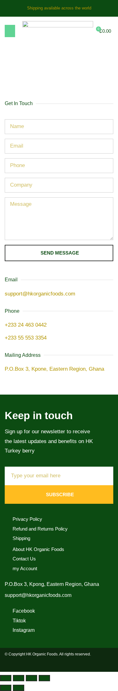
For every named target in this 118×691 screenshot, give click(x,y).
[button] (10, 31)
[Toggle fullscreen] (18, 678)
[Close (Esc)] (44, 678)
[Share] (31, 678)
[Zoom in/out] (5, 678)
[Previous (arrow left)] (5, 688)
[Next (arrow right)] (18, 688)
